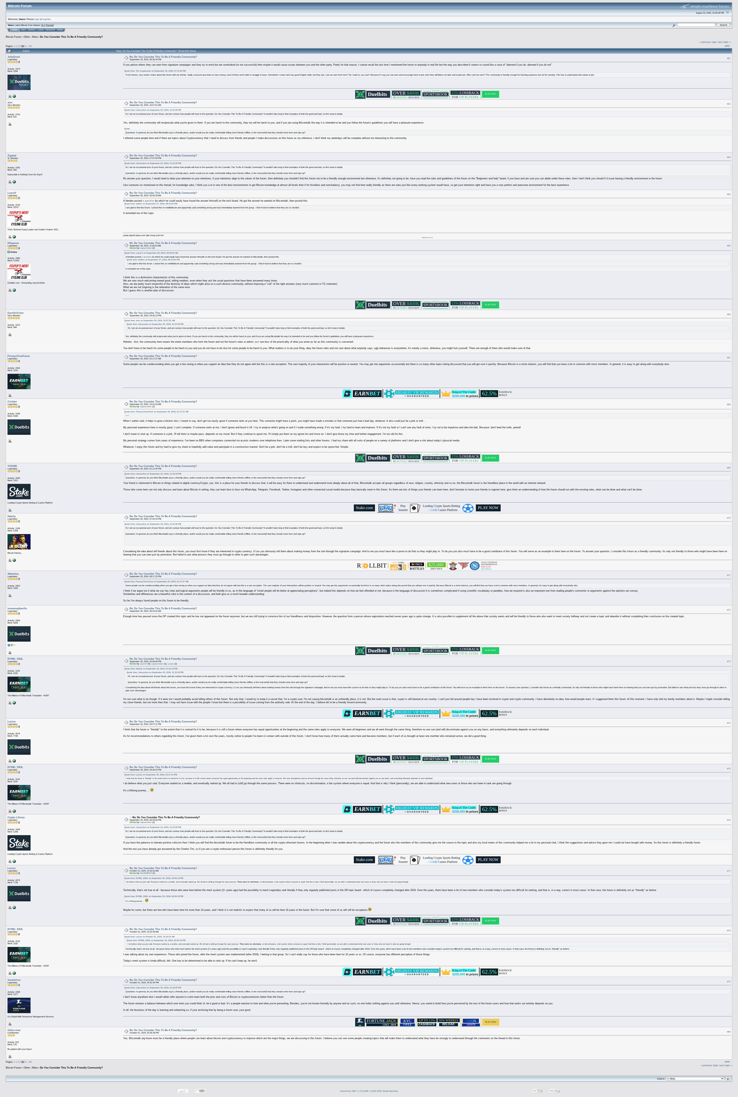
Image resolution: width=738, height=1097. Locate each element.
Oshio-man (14, 1030)
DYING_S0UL (15, 658)
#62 (729, 104)
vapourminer (146, 248)
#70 (729, 518)
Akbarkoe (13, 573)
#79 (729, 981)
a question (148, 200)
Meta (35, 36)
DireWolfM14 (146, 873)
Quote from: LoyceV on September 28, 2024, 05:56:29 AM (151, 253)
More (60, 30)
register (47, 19)
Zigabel (11, 155)
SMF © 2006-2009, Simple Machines (381, 1091)
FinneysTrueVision (18, 356)
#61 (729, 58)
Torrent (49, 25)
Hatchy (11, 516)
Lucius (171, 664)
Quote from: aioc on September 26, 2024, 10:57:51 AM (149, 320)
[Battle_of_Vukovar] (14, 761)
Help (23, 30)
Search (32, 30)
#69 (729, 468)
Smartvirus (14, 979)
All (30, 46)
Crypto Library (16, 817)
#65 (729, 246)
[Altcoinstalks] (14, 96)
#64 (729, 194)
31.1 (43, 25)
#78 (729, 930)
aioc (9, 102)
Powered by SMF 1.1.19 (351, 1091)
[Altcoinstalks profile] (14, 560)
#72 (729, 610)
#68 (729, 404)
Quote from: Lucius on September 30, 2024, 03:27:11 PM (150, 775)
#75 (729, 768)
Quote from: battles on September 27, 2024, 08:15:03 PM (150, 204)
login (37, 19)
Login (40, 30)
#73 (729, 661)
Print (727, 46)
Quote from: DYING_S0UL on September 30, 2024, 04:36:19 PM (153, 878)
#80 (729, 1032)
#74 (729, 723)
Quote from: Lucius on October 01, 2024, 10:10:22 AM (149, 937)
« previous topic (708, 42)
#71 (729, 575)
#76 (729, 820)
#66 (729, 314)
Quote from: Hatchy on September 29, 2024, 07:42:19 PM (150, 669)
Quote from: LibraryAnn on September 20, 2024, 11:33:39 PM (152, 110)
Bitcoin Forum (13, 36)
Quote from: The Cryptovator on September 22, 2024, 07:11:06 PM (155, 71)
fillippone (13, 243)
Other (27, 36)
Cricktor (12, 401)
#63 (729, 157)
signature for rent (427, 237)
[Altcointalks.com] (14, 181)
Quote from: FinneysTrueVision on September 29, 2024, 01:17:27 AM (156, 412)
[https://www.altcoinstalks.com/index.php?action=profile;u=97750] (14, 702)
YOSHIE (12, 466)
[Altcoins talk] (14, 290)
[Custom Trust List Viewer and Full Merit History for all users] (14, 236)
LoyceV (11, 192)
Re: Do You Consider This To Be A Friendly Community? (163, 56)
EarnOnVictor (15, 312)
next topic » (724, 42)
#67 (729, 357)
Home (14, 30)
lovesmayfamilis (17, 608)
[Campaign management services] (14, 861)
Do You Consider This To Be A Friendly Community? (71, 36)
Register (50, 30)
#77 (729, 871)
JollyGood (13, 56)
